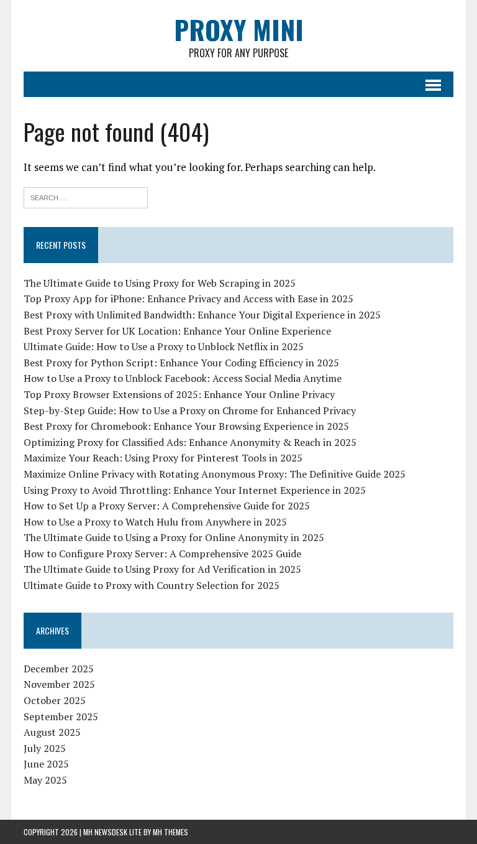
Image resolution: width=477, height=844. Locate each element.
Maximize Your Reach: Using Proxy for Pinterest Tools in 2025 (163, 458)
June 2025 (46, 764)
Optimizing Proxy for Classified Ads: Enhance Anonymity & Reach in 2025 (190, 442)
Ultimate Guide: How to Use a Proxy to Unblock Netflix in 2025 (164, 346)
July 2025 (45, 748)
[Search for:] (86, 196)
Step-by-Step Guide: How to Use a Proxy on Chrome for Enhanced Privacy (190, 410)
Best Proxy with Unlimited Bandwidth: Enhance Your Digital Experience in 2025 (202, 315)
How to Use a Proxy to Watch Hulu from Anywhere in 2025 (155, 522)
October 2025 (55, 700)
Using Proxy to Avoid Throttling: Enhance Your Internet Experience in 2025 (195, 490)
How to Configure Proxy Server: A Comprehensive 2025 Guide (162, 553)
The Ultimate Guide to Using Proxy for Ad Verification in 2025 (162, 569)
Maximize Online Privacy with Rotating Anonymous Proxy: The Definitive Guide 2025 (215, 474)
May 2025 (45, 780)
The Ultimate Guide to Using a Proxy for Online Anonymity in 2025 (174, 537)
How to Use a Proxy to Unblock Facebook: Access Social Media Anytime (183, 378)
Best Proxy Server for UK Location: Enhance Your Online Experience (177, 331)
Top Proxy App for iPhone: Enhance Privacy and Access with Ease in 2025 (188, 298)
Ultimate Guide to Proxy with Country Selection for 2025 (151, 585)
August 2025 (52, 732)
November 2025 (59, 684)
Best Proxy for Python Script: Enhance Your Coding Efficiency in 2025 (181, 362)
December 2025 (59, 668)
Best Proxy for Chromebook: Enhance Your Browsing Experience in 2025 (186, 426)
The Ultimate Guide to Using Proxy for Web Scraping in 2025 (160, 283)
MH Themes (170, 832)
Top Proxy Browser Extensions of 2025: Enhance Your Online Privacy (179, 394)
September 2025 (61, 716)
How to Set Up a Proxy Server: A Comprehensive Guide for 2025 (167, 505)
